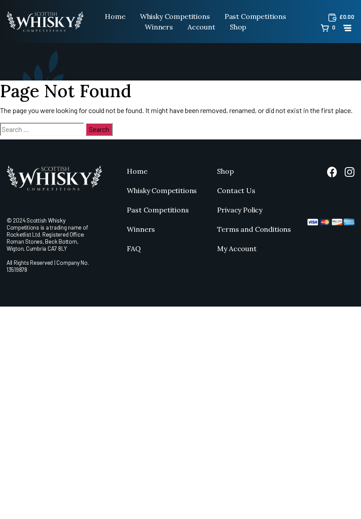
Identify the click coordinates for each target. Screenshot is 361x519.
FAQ (134, 248)
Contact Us (236, 190)
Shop (238, 26)
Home (115, 16)
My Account (236, 248)
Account (201, 26)
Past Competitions (255, 16)
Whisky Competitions (175, 16)
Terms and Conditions (254, 229)
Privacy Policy (239, 209)
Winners (159, 26)
